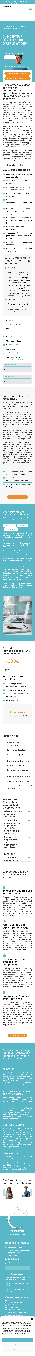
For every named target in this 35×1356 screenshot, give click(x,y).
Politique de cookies (16, 1354)
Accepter (17, 1340)
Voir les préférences (17, 1349)
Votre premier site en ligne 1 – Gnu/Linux (17, 1290)
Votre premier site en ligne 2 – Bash (18, 1284)
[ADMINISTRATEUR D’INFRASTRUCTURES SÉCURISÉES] (9, 1187)
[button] (32, 1319)
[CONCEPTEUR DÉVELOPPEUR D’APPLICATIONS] (25, 1187)
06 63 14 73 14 (13, 1263)
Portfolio (12, 27)
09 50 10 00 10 (13, 1259)
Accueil (5, 27)
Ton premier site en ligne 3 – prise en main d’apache (18, 1278)
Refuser (17, 1345)
